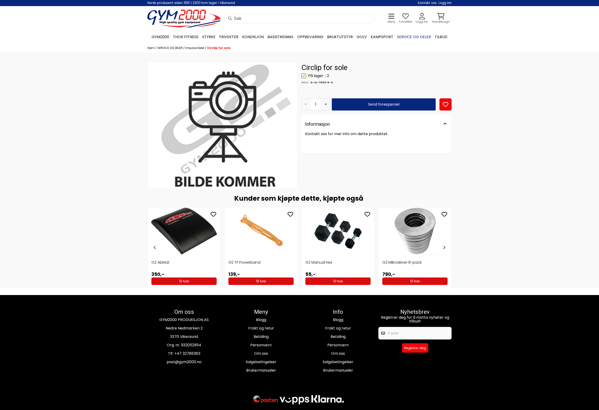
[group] (184, 247)
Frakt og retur (261, 328)
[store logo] (184, 18)
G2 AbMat (160, 262)
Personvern (261, 345)
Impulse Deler (195, 48)
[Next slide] (444, 247)
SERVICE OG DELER (170, 48)
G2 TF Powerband (244, 262)
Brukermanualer (261, 370)
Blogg (261, 319)
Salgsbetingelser (261, 362)
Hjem (151, 48)
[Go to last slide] (155, 247)
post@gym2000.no (184, 362)
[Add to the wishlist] (213, 214)
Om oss (261, 353)
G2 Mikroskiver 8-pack (402, 262)
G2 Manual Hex (318, 262)
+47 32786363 (187, 353)
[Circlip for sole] (222, 125)
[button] (445, 104)
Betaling (261, 336)
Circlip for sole (218, 48)
